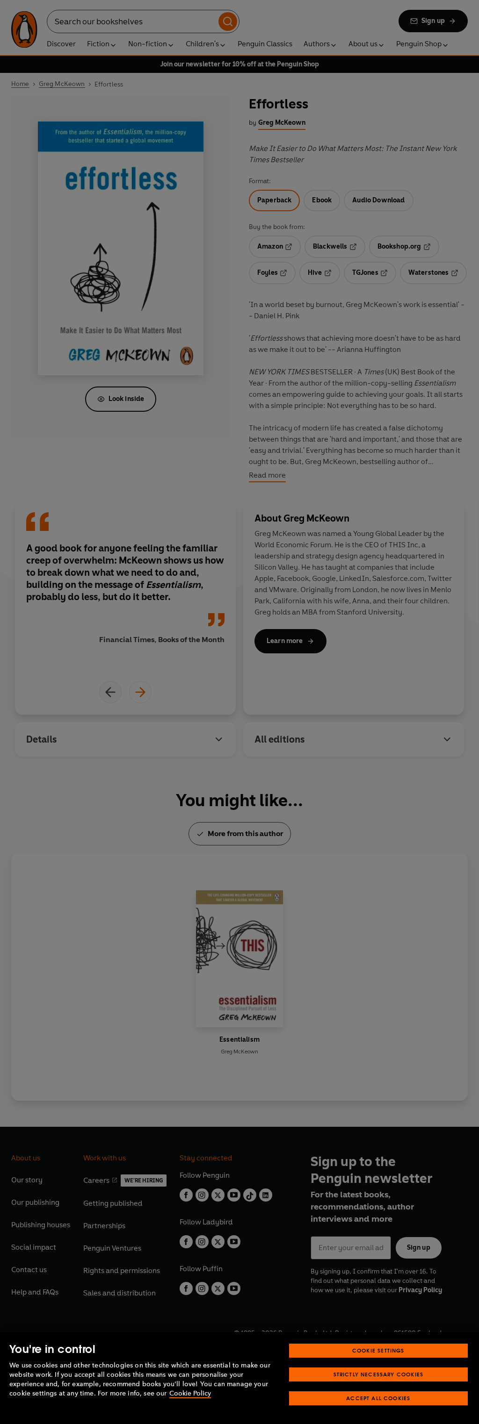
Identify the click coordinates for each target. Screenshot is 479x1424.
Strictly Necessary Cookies (379, 1374)
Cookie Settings (378, 1350)
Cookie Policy (190, 1393)
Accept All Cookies (378, 1398)
